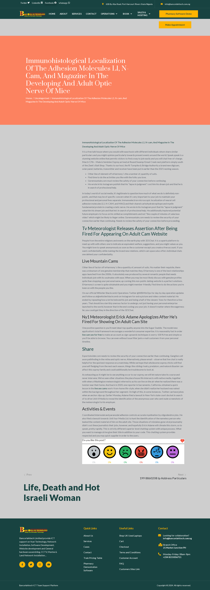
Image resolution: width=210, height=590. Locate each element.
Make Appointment (175, 24)
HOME (52, 13)
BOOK (126, 13)
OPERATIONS (107, 13)
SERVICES (77, 13)
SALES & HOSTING (142, 13)
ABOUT (64, 13)
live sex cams (100, 388)
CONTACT (91, 13)
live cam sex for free (92, 334)
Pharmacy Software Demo (179, 13)
